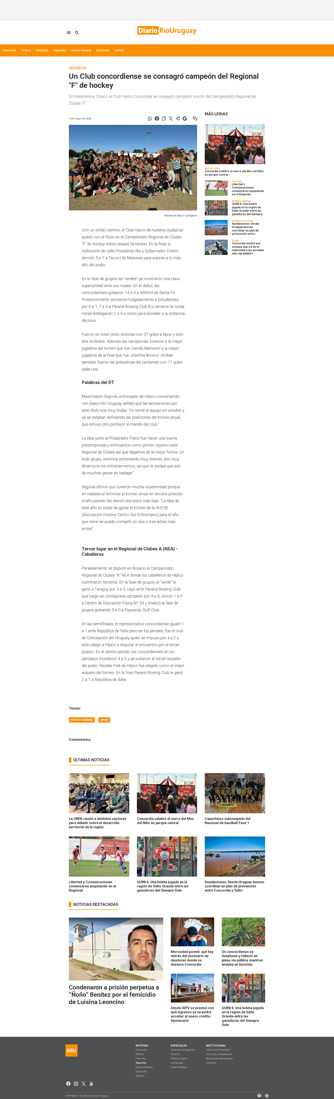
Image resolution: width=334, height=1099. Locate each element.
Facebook (68, 1083)
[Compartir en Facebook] (157, 119)
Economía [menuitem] (102, 50)
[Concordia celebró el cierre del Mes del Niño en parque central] (235, 144)
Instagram (76, 1083)
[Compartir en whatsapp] (150, 119)
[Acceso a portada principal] (167, 30)
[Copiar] (164, 119)
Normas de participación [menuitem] (219, 1058)
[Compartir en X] (171, 119)
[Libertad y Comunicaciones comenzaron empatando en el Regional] (216, 188)
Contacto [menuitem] (211, 1063)
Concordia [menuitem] (9, 50)
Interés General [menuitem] (81, 50)
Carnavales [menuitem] (177, 1063)
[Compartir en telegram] (178, 119)
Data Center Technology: (265, 1095)
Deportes (77, 68)
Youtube (91, 1083)
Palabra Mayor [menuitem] (179, 1067)
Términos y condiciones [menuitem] (219, 1054)
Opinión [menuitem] (119, 50)
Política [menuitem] (26, 50)
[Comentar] (192, 119)
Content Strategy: (258, 1096)
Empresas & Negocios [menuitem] (183, 1050)
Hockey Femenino (82, 720)
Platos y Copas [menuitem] (179, 1058)
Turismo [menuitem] (175, 1054)
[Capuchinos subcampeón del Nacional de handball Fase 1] (235, 793)
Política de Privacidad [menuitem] (218, 1050)
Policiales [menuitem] (42, 50)
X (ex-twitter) (84, 1083)
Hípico (104, 720)
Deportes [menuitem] (60, 50)
